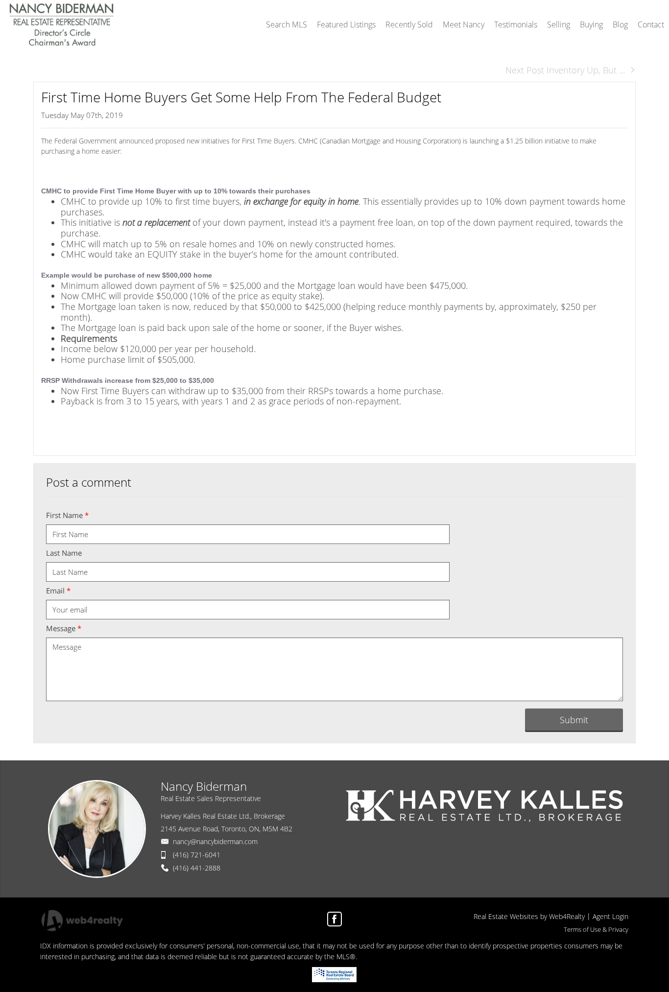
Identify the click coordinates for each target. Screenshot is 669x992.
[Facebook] (334, 919)
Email (58, 590)
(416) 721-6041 (196, 854)
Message (63, 628)
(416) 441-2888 (196, 868)
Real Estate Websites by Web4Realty (529, 916)
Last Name (64, 553)
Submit (574, 720)
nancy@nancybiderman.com (215, 841)
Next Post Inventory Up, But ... (565, 70)
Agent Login (610, 916)
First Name (67, 515)
